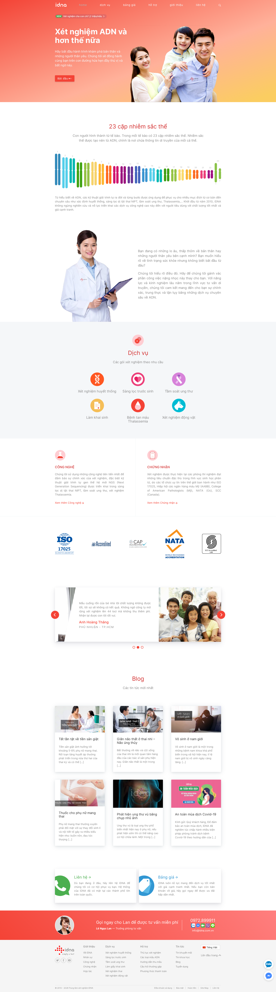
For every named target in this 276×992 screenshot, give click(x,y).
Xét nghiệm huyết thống (118, 952)
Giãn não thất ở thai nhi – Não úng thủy (136, 741)
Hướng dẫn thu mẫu (151, 962)
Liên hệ (216, 988)
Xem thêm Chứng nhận (161, 502)
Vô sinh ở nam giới (189, 739)
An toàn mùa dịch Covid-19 (195, 814)
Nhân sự (87, 957)
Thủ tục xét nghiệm (150, 952)
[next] (221, 615)
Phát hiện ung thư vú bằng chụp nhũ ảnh (137, 816)
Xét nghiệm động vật (116, 975)
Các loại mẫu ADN (150, 957)
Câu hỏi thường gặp (151, 966)
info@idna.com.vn (203, 930)
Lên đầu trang (209, 955)
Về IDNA (87, 952)
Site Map (204, 988)
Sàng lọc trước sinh (115, 957)
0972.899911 (202, 920)
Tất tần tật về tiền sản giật (78, 739)
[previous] (55, 615)
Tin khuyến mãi (184, 952)
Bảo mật (180, 988)
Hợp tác (87, 971)
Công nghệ (89, 962)
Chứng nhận (89, 966)
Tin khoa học (183, 957)
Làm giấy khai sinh (115, 966)
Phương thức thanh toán (153, 971)
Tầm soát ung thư (114, 962)
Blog (178, 962)
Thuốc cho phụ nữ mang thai (77, 814)
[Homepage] (60, 6)
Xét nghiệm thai (113, 971)
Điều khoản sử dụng (163, 988)
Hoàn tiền (192, 988)
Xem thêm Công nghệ (68, 502)
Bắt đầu (63, 78)
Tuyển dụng (182, 966)
